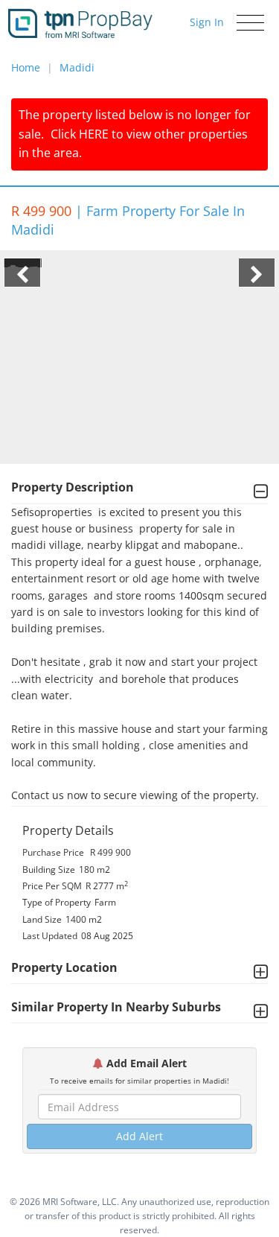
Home (25, 67)
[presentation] (22, 272)
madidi (77, 67)
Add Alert (139, 1136)
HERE (94, 134)
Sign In (207, 22)
